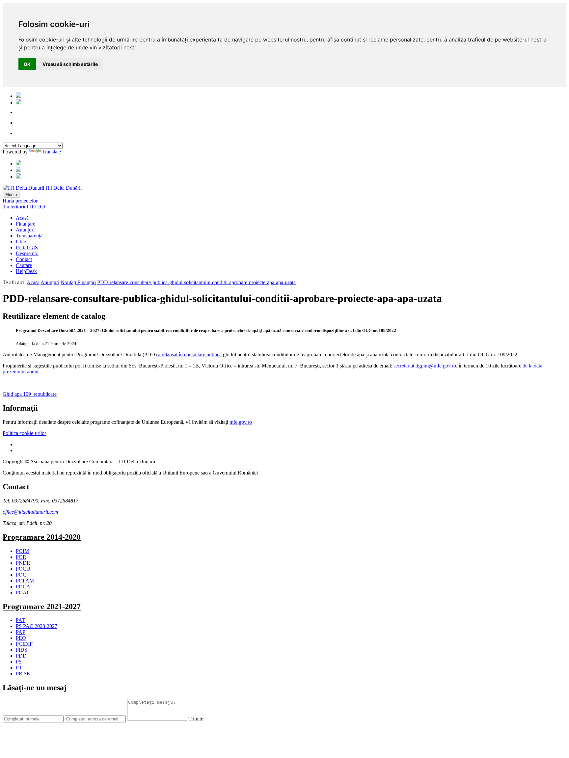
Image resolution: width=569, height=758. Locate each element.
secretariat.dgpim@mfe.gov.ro (424, 365)
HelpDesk (26, 271)
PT (19, 667)
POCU (23, 569)
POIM (22, 551)
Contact (24, 259)
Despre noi (27, 253)
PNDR (23, 563)
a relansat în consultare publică (190, 354)
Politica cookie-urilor (24, 433)
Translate (51, 151)
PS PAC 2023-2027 (36, 626)
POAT (22, 592)
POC (21, 575)
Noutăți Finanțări (78, 282)
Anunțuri (25, 229)
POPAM (25, 580)
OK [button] (27, 64)
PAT (20, 620)
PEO (21, 638)
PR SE (23, 673)
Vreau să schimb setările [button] (70, 64)
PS (19, 661)
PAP (20, 632)
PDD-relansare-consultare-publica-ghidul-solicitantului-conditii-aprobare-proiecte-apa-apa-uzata (196, 282)
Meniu (11, 194)
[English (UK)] (18, 102)
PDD (21, 656)
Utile (21, 241)
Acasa (33, 282)
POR (21, 557)
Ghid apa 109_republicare (30, 394)
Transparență (29, 235)
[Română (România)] (18, 96)
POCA (23, 586)
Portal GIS (27, 247)
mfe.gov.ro (241, 422)
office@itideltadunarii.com (30, 512)
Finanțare (25, 224)
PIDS (21, 650)
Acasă (22, 218)
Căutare (24, 265)
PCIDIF (24, 644)
